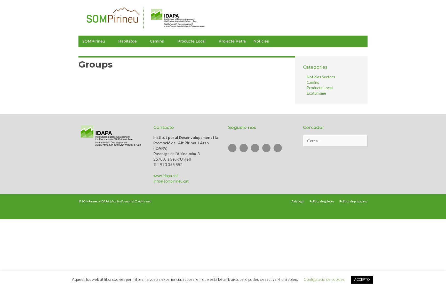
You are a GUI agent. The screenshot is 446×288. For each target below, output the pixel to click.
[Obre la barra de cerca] (361, 41)
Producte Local (191, 41)
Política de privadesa (353, 201)
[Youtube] (244, 148)
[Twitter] (232, 148)
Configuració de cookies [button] (324, 279)
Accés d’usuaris (122, 201)
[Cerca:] (335, 140)
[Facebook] (255, 148)
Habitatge (127, 41)
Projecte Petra (232, 41)
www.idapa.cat (165, 175)
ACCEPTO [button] (362, 279)
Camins (313, 82)
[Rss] (278, 148)
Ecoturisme (316, 93)
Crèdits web (143, 201)
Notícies (261, 41)
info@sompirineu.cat (171, 181)
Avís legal (297, 201)
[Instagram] (266, 148)
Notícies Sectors (321, 77)
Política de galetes (321, 201)
